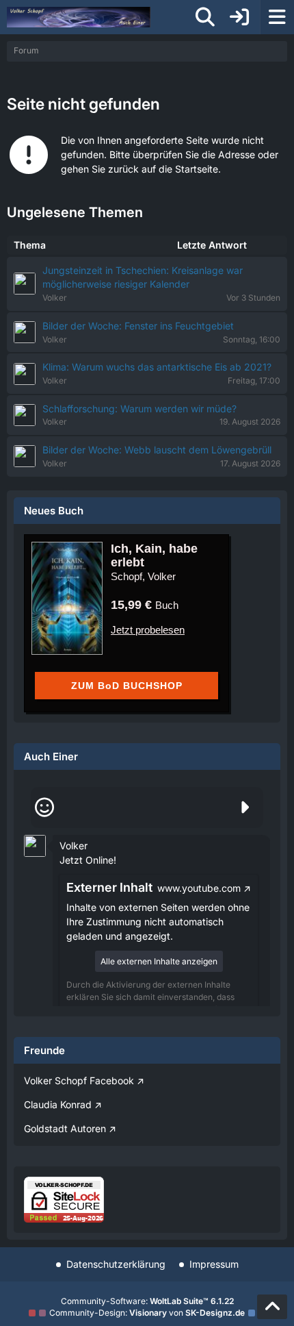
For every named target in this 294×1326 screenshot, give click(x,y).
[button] (35, 845)
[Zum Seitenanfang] (272, 1306)
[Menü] (277, 17)
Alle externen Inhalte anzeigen (159, 961)
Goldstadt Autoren (65, 1128)
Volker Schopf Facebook (79, 1080)
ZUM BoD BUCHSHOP (127, 685)
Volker (73, 845)
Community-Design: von (147, 1313)
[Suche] (205, 17)
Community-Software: (147, 1301)
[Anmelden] (239, 17)
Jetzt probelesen (148, 630)
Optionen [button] (235, 835)
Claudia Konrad (58, 1104)
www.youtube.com (199, 888)
